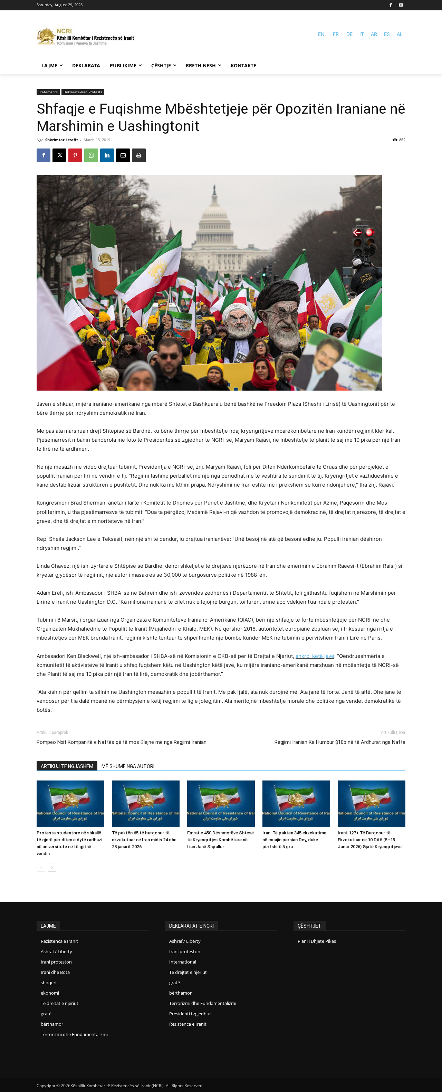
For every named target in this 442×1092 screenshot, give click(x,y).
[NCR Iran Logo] (88, 37)
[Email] (123, 155)
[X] (59, 155)
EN (321, 34)
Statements (48, 91)
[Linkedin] (107, 155)
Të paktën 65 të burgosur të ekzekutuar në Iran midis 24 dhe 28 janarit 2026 (144, 839)
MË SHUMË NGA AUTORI (128, 766)
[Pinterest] (75, 155)
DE (349, 34)
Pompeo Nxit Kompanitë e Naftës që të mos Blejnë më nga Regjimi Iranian (121, 742)
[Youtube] (401, 5)
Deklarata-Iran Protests (83, 91)
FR (336, 34)
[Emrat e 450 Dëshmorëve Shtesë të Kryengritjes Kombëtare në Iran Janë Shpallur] (221, 803)
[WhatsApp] (91, 155)
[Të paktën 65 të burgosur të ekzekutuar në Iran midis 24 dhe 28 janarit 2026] (146, 803)
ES (387, 34)
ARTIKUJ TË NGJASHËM (67, 766)
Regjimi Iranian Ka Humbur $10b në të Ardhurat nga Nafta (340, 742)
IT (361, 34)
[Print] (139, 155)
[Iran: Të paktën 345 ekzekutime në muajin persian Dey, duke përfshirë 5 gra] (296, 803)
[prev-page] (41, 867)
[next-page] (52, 867)
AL (400, 34)
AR (374, 34)
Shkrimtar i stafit (61, 139)
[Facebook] (391, 5)
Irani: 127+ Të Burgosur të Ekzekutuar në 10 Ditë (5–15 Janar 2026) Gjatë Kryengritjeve (370, 839)
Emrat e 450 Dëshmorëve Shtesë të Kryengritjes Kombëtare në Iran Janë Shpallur (220, 839)
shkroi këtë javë (315, 656)
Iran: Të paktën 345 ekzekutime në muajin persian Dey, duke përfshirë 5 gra (294, 839)
